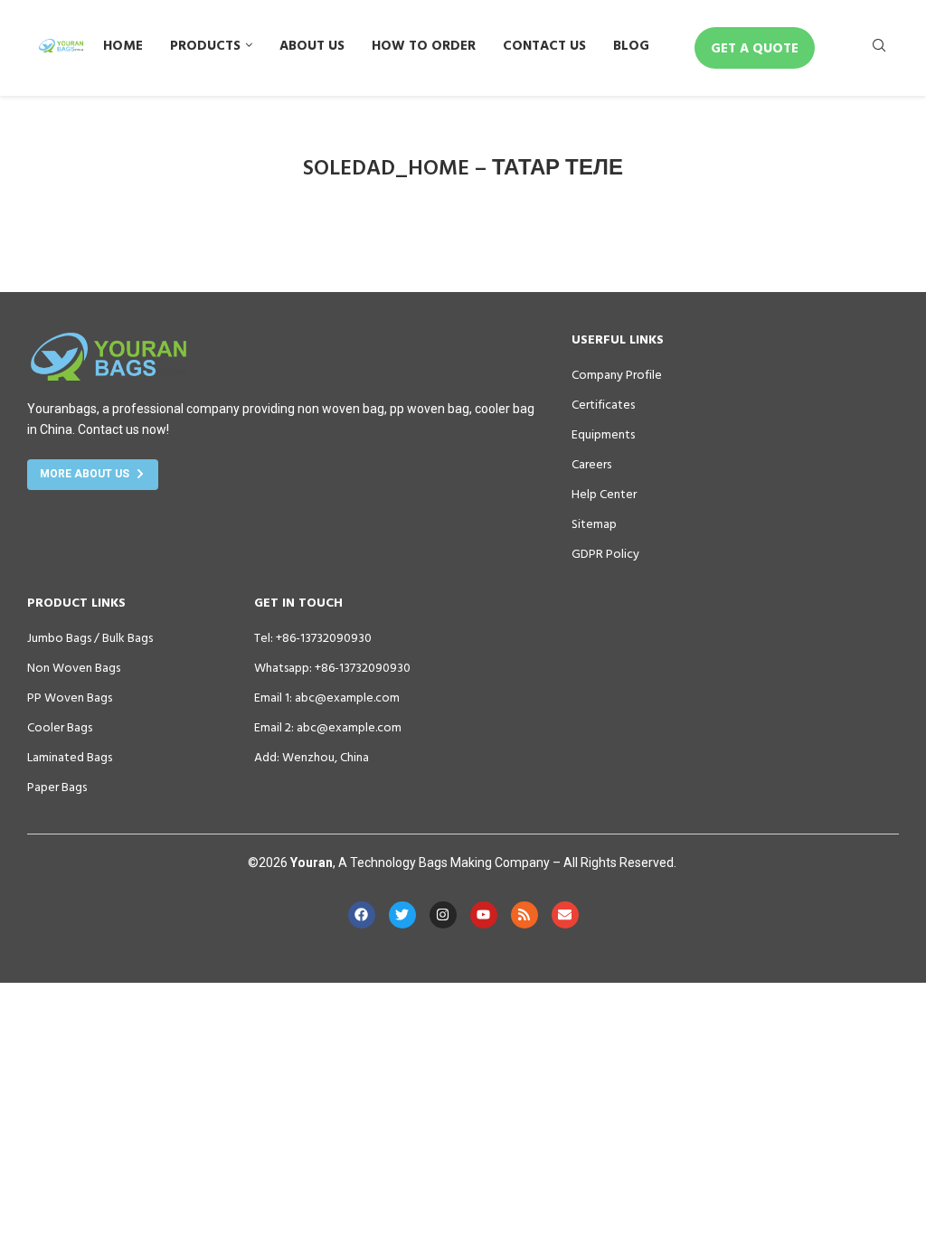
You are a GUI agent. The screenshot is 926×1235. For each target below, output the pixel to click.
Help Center (604, 493)
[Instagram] (443, 915)
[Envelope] (565, 915)
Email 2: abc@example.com (328, 727)
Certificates (603, 404)
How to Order (424, 44)
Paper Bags (57, 786)
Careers (591, 463)
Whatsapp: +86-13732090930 (332, 667)
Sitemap (594, 523)
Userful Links (618, 339)
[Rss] (524, 915)
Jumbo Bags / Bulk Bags (90, 637)
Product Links (76, 602)
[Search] (879, 48)
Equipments (603, 434)
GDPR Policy (605, 553)
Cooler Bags (59, 727)
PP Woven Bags (69, 697)
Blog (631, 44)
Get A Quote (754, 47)
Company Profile (617, 374)
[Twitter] (402, 915)
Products (205, 44)
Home (123, 44)
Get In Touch (298, 602)
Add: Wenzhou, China (311, 756)
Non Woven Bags (73, 667)
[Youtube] (483, 915)
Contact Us (544, 44)
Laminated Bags (69, 756)
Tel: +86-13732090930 (313, 637)
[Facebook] (361, 915)
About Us (312, 44)
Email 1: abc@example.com (327, 697)
